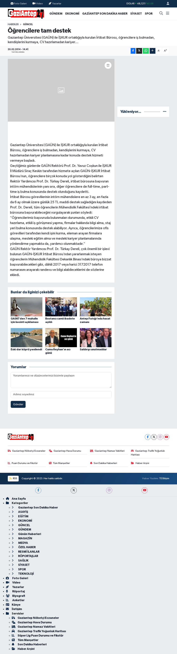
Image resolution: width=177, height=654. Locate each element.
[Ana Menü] (167, 13)
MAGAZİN (25, 538)
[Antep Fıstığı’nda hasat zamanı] (95, 306)
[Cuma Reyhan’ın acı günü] (61, 337)
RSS (14, 478)
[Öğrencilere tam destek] (61, 90)
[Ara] (161, 13)
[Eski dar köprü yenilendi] (26, 337)
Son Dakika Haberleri (105, 463)
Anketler (18, 600)
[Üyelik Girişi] (166, 3)
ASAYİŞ (23, 511)
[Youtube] (166, 437)
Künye (16, 604)
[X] (154, 437)
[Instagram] (160, 437)
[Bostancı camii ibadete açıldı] (61, 306)
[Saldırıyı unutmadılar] (95, 337)
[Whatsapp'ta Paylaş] (146, 51)
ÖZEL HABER (27, 547)
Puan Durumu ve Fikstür (25, 463)
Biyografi (18, 595)
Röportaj (18, 591)
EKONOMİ (72, 13)
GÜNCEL (28, 24)
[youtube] (145, 490)
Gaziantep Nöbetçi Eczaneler (28, 451)
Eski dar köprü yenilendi (26, 349)
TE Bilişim (164, 478)
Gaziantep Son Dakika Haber (38, 507)
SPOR (148, 13)
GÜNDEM (55, 13)
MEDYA (23, 542)
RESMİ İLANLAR (28, 551)
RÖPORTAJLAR (28, 556)
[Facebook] (148, 437)
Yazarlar (56, 3)
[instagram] (109, 490)
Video (39, 3)
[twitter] (74, 490)
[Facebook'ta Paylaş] (133, 51)
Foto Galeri (20, 3)
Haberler (13, 24)
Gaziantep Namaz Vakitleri (110, 451)
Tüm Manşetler (61, 463)
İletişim (17, 609)
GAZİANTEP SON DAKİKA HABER (104, 13)
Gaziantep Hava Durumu (67, 451)
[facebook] (38, 490)
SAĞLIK (23, 560)
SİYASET (136, 13)
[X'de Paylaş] (139, 51)
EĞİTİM (23, 516)
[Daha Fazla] (152, 51)
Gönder (18, 404)
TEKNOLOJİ (26, 573)
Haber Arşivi (142, 463)
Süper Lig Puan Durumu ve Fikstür (40, 635)
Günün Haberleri (29, 534)
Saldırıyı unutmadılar (93, 349)
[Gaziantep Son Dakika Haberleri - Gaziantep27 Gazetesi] (26, 13)
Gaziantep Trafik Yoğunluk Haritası (148, 453)
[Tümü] (164, 111)
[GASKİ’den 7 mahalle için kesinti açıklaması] (26, 306)
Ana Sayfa (19, 498)
